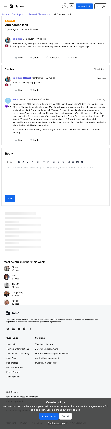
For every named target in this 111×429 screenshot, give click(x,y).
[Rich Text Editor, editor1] (55, 179)
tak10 (15, 99)
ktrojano (16, 301)
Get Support (18, 14)
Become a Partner (14, 367)
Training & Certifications (17, 349)
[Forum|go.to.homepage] (17, 6)
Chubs (15, 267)
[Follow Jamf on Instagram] (24, 328)
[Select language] (71, 6)
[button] (5, 6)
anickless (17, 39)
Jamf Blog (11, 358)
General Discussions (39, 14)
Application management (47, 358)
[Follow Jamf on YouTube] (19, 329)
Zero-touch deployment (46, 349)
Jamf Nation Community (17, 353)
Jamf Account (13, 376)
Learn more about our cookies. (63, 409)
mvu (14, 275)
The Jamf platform (44, 344)
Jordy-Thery (18, 292)
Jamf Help (11, 344)
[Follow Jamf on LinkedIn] (13, 328)
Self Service (12, 392)
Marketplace (12, 363)
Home (5, 14)
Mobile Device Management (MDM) (52, 353)
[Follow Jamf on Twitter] (7, 329)
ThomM (15, 284)
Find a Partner (13, 372)
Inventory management (46, 363)
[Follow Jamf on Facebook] (30, 328)
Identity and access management (22, 396)
